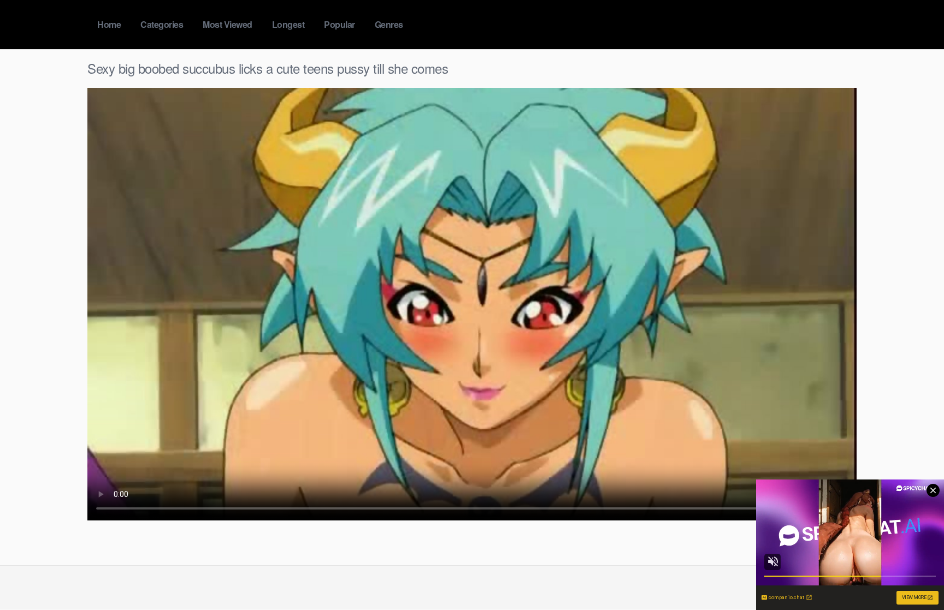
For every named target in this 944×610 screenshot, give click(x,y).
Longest (288, 24)
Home (109, 24)
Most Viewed (227, 24)
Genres (389, 24)
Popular (339, 24)
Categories (161, 24)
